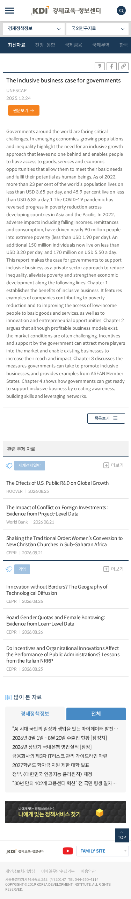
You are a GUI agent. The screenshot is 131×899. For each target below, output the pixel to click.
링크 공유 (123, 66)
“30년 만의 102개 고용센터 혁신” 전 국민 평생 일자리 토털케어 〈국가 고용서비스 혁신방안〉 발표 (65, 783)
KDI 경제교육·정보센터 (66, 10)
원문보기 (20, 110)
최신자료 (16, 45)
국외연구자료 (84, 28)
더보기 (117, 465)
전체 (96, 713)
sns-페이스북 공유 (112, 66)
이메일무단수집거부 (58, 871)
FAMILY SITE (92, 851)
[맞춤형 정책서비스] (65, 812)
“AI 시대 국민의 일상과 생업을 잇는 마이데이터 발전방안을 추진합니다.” (65, 729)
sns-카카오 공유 (100, 66)
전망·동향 (45, 45)
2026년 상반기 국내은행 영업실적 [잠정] (52, 747)
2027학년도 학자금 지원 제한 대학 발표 (50, 765)
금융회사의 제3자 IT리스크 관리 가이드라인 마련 (60, 756)
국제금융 (73, 45)
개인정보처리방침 (20, 871)
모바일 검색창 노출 (121, 10)
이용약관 (88, 871)
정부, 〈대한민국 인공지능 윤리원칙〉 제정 (52, 774)
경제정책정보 (20, 28)
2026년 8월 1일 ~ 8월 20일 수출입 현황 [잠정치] (59, 738)
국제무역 (101, 45)
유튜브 (68, 851)
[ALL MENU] (9, 11)
